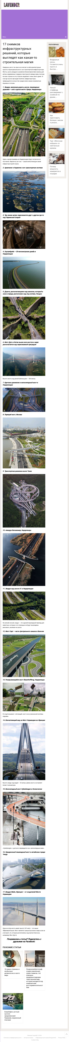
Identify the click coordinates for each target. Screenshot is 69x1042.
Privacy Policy (61, 1037)
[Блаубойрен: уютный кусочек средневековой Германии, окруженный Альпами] (13, 1001)
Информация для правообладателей (46, 1037)
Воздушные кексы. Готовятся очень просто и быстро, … (56, 64)
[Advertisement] (34, 22)
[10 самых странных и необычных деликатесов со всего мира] (13, 958)
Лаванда (29, 1035)
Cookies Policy (35, 1040)
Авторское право (28, 1037)
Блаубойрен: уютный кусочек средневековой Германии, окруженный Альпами (12, 1016)
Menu (4, 37)
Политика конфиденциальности (12, 1037)
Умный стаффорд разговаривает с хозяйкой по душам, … (56, 92)
